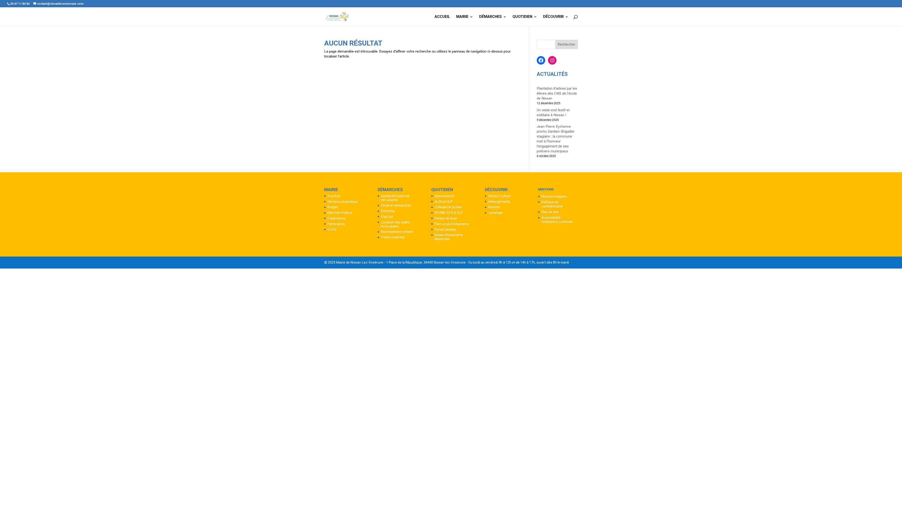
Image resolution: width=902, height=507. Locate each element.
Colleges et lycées (448, 207)
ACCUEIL (442, 17)
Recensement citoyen (397, 232)
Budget (332, 207)
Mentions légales (554, 196)
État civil (387, 217)
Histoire (494, 207)
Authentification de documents (395, 198)
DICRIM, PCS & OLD (449, 213)
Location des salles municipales (395, 224)
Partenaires (336, 224)
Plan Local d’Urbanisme (452, 224)
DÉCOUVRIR (553, 17)
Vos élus (333, 196)
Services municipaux (342, 202)
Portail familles (445, 229)
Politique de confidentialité (552, 204)
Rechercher (566, 44)
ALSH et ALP (444, 202)
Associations (444, 196)
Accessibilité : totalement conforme (557, 220)
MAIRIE (462, 17)
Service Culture (499, 196)
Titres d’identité (393, 237)
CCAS (331, 229)
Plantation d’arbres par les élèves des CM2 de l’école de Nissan (557, 93)
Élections (388, 211)
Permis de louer (446, 218)
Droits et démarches (396, 205)
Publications (336, 218)
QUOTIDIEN (522, 17)
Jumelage (495, 213)
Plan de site (550, 212)
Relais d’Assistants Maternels (449, 237)
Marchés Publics (339, 213)
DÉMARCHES (490, 17)
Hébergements (499, 202)
